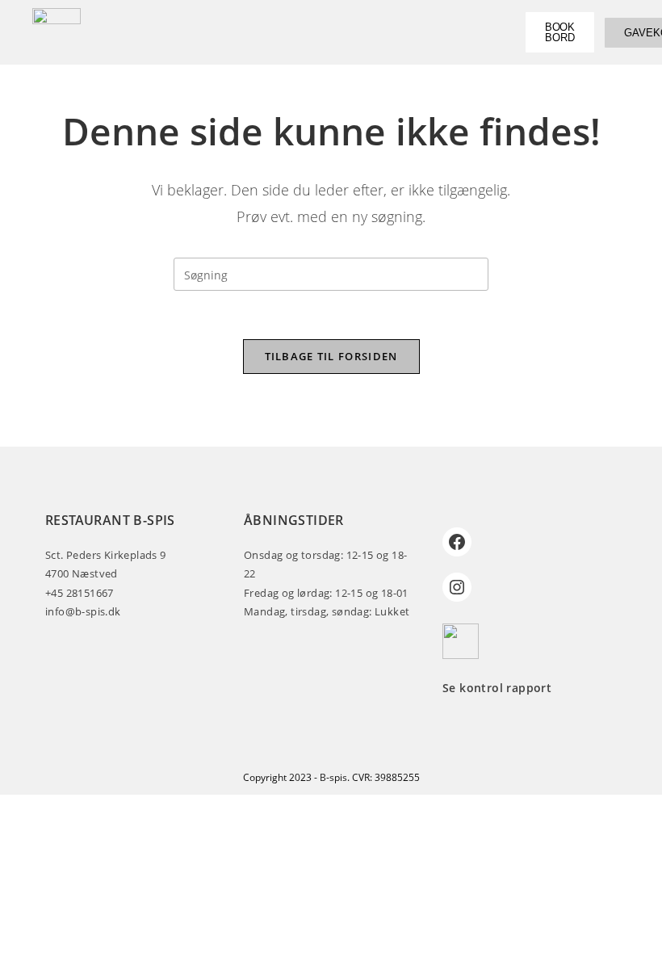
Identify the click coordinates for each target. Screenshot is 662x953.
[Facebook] (456, 541)
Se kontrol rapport (496, 687)
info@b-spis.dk (83, 611)
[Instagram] (456, 587)
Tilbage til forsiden (331, 356)
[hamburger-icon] (483, 31)
